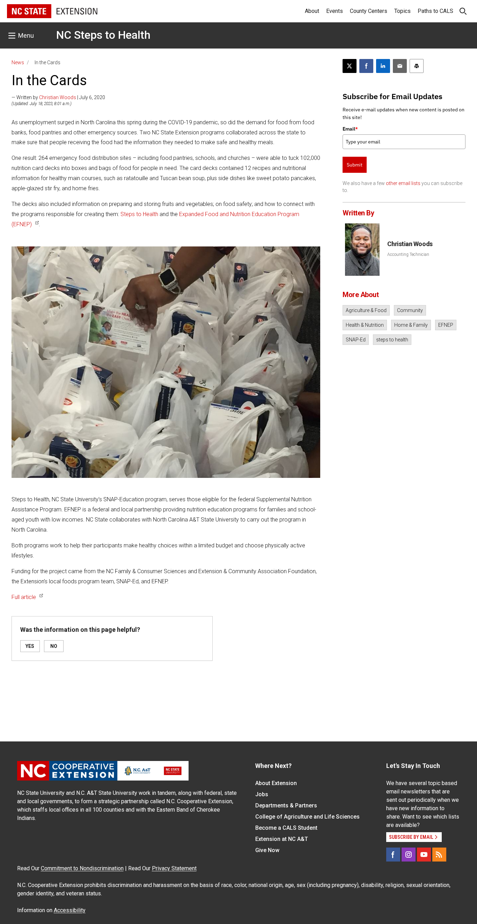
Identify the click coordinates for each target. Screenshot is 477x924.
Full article (24, 597)
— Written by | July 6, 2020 (58, 97)
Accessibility (70, 910)
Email (350, 129)
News (18, 62)
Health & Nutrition (365, 325)
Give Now (267, 850)
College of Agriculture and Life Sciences (307, 816)
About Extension (276, 783)
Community (410, 310)
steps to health (392, 339)
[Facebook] (393, 855)
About (312, 11)
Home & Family (411, 325)
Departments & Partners (286, 805)
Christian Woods (57, 97)
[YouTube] (424, 855)
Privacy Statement (174, 868)
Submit (354, 165)
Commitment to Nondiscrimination (82, 868)
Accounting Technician (408, 254)
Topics (402, 11)
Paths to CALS (435, 11)
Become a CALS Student (286, 828)
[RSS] (439, 855)
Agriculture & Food (366, 310)
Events (334, 11)
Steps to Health (139, 214)
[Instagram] (409, 855)
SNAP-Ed (356, 339)
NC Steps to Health (103, 35)
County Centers (368, 11)
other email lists (403, 183)
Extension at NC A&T (281, 839)
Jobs (261, 794)
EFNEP (445, 325)
